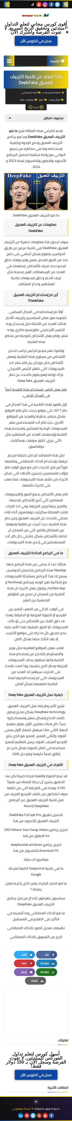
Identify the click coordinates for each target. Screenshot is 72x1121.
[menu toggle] (65, 4)
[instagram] (45, 4)
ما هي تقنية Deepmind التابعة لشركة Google (36, 871)
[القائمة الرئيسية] (9, 61)
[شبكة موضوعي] (36, 15)
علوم (41, 99)
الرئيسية (55, 61)
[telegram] (57, 4)
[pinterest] (27, 1115)
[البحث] (7, 4)
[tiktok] (33, 4)
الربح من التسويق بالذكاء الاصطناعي (36, 937)
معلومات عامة (27, 99)
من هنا (18, 821)
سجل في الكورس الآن (36, 41)
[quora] (39, 1115)
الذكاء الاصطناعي (29, 92)
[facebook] (51, 4)
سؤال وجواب (54, 99)
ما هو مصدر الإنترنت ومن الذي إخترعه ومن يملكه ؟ (36, 886)
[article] (36, 1003)
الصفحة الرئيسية (52, 92)
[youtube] (39, 4)
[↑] (36, 1102)
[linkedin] (20, 1115)
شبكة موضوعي (21, 1109)
